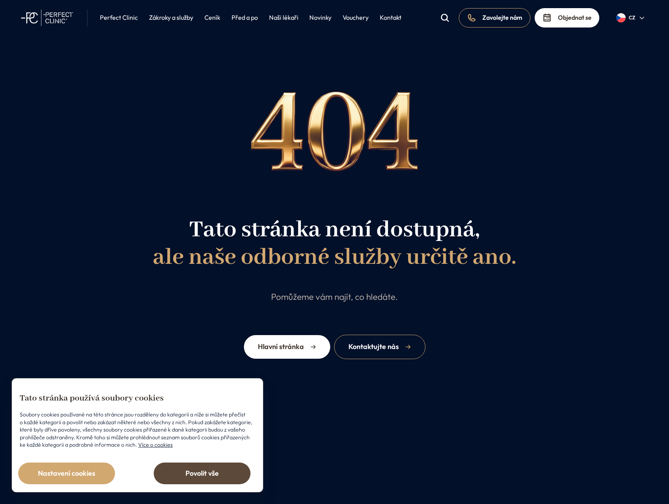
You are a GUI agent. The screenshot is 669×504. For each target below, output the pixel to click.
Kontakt (390, 17)
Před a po (245, 17)
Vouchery (356, 17)
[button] (630, 18)
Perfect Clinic (119, 17)
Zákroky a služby (171, 17)
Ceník (212, 17)
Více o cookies (155, 444)
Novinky (320, 17)
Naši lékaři (283, 17)
